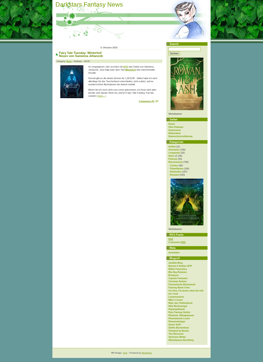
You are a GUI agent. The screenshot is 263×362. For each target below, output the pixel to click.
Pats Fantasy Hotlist (179, 312)
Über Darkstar (175, 127)
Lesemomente (176, 297)
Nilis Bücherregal (177, 306)
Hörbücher (175, 171)
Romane (174, 174)
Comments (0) (146, 101)
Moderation (174, 133)
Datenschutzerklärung (180, 136)
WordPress (147, 353)
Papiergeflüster (176, 309)
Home (171, 124)
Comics (174, 165)
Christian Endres (177, 281)
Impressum (174, 130)
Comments (177, 242)
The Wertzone (175, 334)
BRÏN (125, 66)
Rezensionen (175, 162)
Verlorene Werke (177, 337)
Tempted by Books (178, 330)
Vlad (125, 353)
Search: (174, 43)
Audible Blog (175, 263)
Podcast (172, 159)
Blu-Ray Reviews (177, 272)
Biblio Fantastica (177, 269)
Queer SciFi (174, 324)
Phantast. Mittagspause (181, 315)
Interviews (174, 149)
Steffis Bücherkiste (178, 327)
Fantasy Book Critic (179, 287)
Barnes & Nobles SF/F (180, 266)
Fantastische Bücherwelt (181, 284)
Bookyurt (173, 275)
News (171, 156)
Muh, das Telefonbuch (180, 303)
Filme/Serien (176, 168)
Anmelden (174, 252)
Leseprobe (174, 152)
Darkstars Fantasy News (89, 4)
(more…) (101, 96)
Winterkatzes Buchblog (181, 340)
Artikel (171, 146)
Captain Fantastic (178, 278)
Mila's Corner (175, 300)
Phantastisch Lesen (179, 318)
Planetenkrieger (176, 321)
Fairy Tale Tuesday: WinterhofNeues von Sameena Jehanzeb (81, 54)
